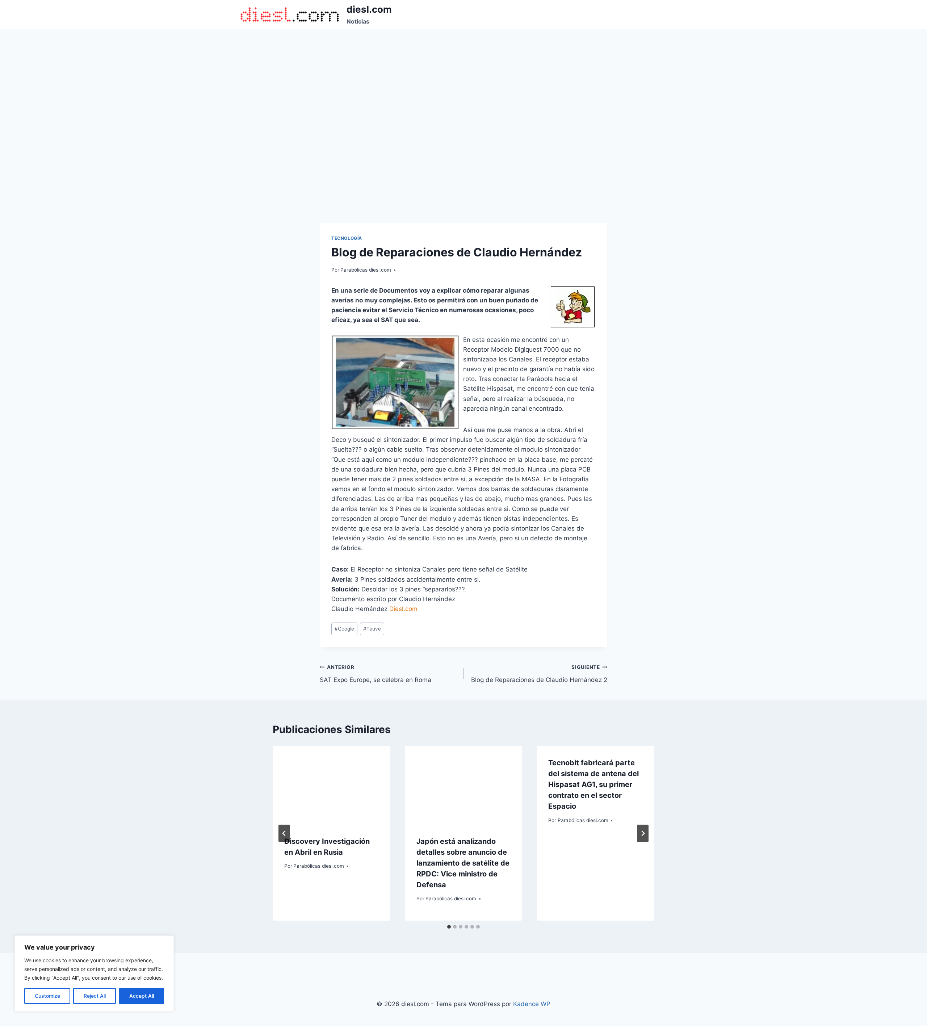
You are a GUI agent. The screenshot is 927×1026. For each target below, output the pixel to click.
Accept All (141, 996)
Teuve (372, 629)
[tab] (449, 927)
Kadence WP (531, 1004)
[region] (94, 973)
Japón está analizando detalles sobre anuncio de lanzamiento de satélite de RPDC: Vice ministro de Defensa (462, 863)
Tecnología (346, 238)
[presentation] (331, 785)
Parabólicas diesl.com (365, 270)
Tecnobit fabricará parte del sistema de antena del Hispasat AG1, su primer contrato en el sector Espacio (593, 784)
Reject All (95, 996)
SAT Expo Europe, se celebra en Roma (375, 673)
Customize (47, 996)
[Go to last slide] (284, 833)
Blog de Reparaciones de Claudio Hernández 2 (539, 673)
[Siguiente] (643, 833)
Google (344, 629)
